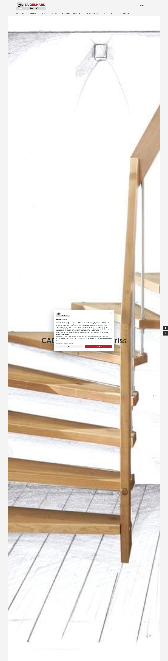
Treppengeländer (49, 13)
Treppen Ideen (92, 13)
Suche (135, 5)
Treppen (33, 13)
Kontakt (141, 5)
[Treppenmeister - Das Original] (31, 6)
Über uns (20, 13)
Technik (125, 13)
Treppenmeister (110, 13)
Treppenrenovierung (71, 13)
